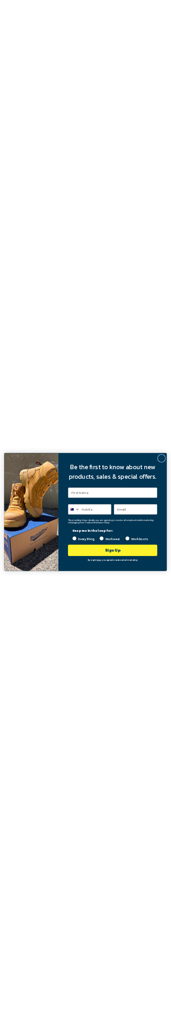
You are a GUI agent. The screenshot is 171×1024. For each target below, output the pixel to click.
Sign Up (112, 550)
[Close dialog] (161, 458)
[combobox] (74, 509)
